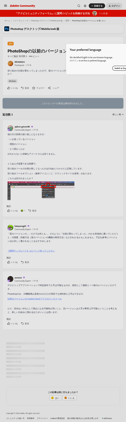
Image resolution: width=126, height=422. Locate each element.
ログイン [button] (74, 60)
